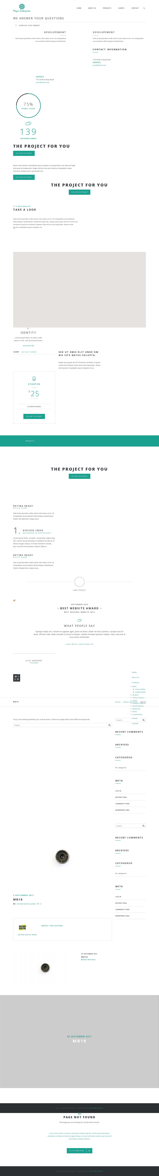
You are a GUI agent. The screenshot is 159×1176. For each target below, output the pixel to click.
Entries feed (121, 797)
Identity (28, 332)
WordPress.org (122, 810)
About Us (92, 8)
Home (79, 8)
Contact (135, 8)
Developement (55, 32)
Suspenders (137, 714)
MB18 (18, 899)
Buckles (136, 695)
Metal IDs (136, 709)
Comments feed (122, 804)
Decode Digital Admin (26, 904)
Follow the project (24, 153)
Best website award (79, 608)
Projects (29, 441)
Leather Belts (140, 692)
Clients (121, 8)
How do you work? (29, 25)
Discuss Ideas (33, 530)
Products (107, 8)
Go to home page (76, 1151)
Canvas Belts (140, 689)
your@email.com (99, 65)
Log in (118, 791)
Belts (135, 686)
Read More (27, 346)
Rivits (135, 712)
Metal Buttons (130, 702)
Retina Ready (23, 555)
